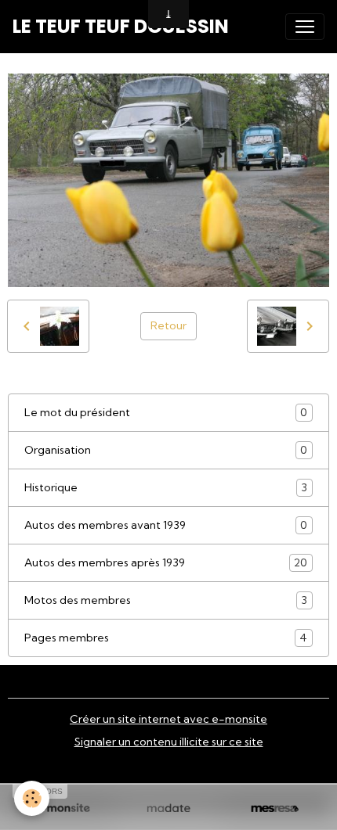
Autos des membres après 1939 (165, 562)
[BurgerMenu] (304, 26)
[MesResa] (274, 808)
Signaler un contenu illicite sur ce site (168, 742)
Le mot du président (165, 412)
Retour (168, 325)
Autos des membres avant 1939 (165, 525)
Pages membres (165, 638)
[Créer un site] (62, 808)
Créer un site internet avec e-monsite (168, 719)
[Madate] (168, 808)
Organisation (165, 450)
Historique (165, 487)
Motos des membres (165, 600)
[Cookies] (31, 798)
